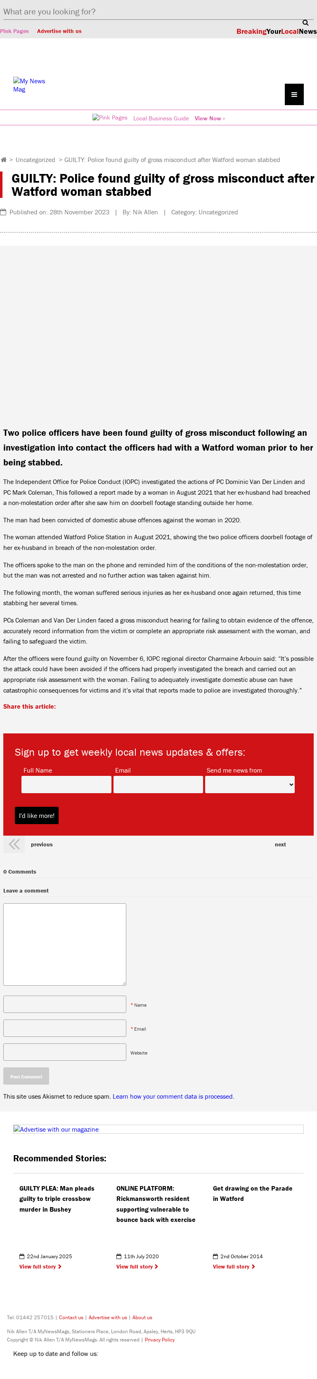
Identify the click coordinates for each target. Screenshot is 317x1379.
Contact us (71, 1317)
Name (140, 1004)
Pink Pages (14, 31)
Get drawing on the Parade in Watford (253, 1193)
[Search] (305, 22)
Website (138, 1052)
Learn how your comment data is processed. (173, 1096)
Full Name (38, 769)
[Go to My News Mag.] (4, 159)
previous (42, 844)
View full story (37, 1266)
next (280, 844)
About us (142, 1317)
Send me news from (234, 769)
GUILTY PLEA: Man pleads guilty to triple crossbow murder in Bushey (57, 1198)
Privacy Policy (160, 1339)
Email (123, 769)
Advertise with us (59, 31)
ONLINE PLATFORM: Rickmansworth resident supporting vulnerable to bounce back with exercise (156, 1204)
